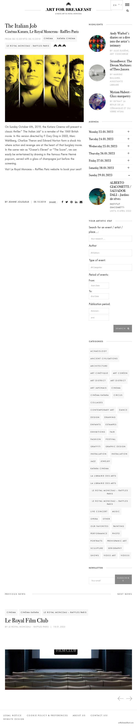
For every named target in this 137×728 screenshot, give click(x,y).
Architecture (99, 366)
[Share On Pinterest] (72, 202)
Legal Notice (12, 715)
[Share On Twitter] (67, 202)
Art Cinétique (99, 373)
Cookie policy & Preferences (47, 715)
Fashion (96, 439)
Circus (118, 395)
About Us (79, 715)
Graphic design (116, 446)
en (115, 5)
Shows (95, 555)
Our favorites (99, 526)
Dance (123, 410)
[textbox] (110, 253)
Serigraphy (115, 548)
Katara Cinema (66, 38)
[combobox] (110, 253)
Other (106, 519)
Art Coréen (120, 373)
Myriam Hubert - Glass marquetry (120, 94)
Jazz (93, 461)
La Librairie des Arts (103, 476)
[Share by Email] (82, 202)
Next (129, 698)
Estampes (111, 424)
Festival (111, 439)
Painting (118, 526)
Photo (116, 533)
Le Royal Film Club (26, 620)
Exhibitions (98, 432)
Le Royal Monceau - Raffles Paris (28, 46)
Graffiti (96, 446)
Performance (99, 533)
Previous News (15, 594)
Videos (125, 555)
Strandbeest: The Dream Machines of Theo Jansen (121, 65)
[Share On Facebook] (63, 202)
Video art (110, 555)
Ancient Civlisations (104, 358)
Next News (124, 594)
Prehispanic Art (117, 541)
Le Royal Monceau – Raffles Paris (65, 612)
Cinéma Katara (100, 395)
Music (116, 511)
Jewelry (105, 461)
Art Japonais (99, 388)
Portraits (96, 541)
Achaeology (99, 351)
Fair (112, 432)
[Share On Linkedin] (77, 202)
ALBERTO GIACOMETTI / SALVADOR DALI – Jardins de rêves (120, 191)
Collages (97, 402)
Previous (121, 698)
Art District (98, 380)
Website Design (13, 719)
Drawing (110, 417)
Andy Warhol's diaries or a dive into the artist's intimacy (120, 39)
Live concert (99, 511)
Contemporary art (102, 410)
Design (95, 417)
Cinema (48, 38)
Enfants (96, 424)
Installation (99, 454)
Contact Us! (99, 715)
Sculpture (97, 548)
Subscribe (123, 579)
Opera (94, 519)
